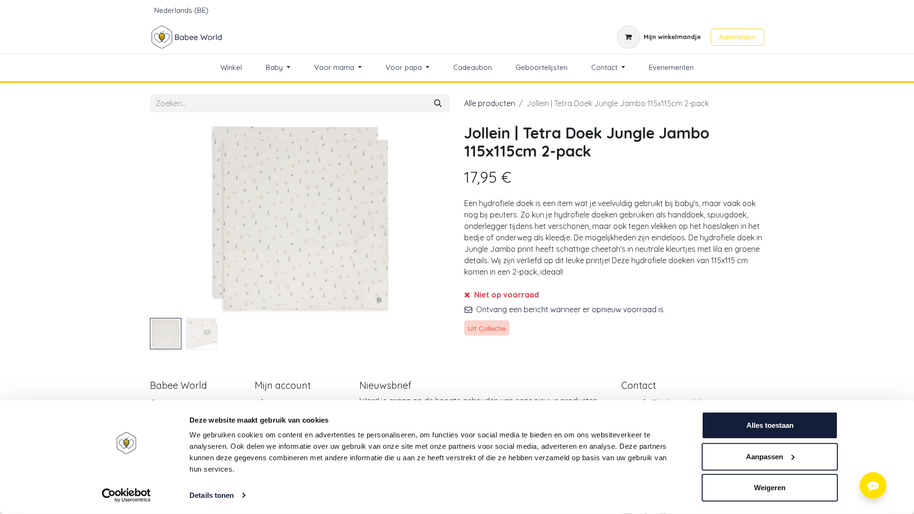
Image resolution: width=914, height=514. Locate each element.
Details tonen (211, 495)
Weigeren (769, 488)
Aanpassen (764, 456)
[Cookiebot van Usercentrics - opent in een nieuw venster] (126, 495)
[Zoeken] (438, 103)
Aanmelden (737, 36)
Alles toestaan (770, 425)
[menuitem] (231, 68)
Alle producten (489, 103)
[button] (172, 218)
